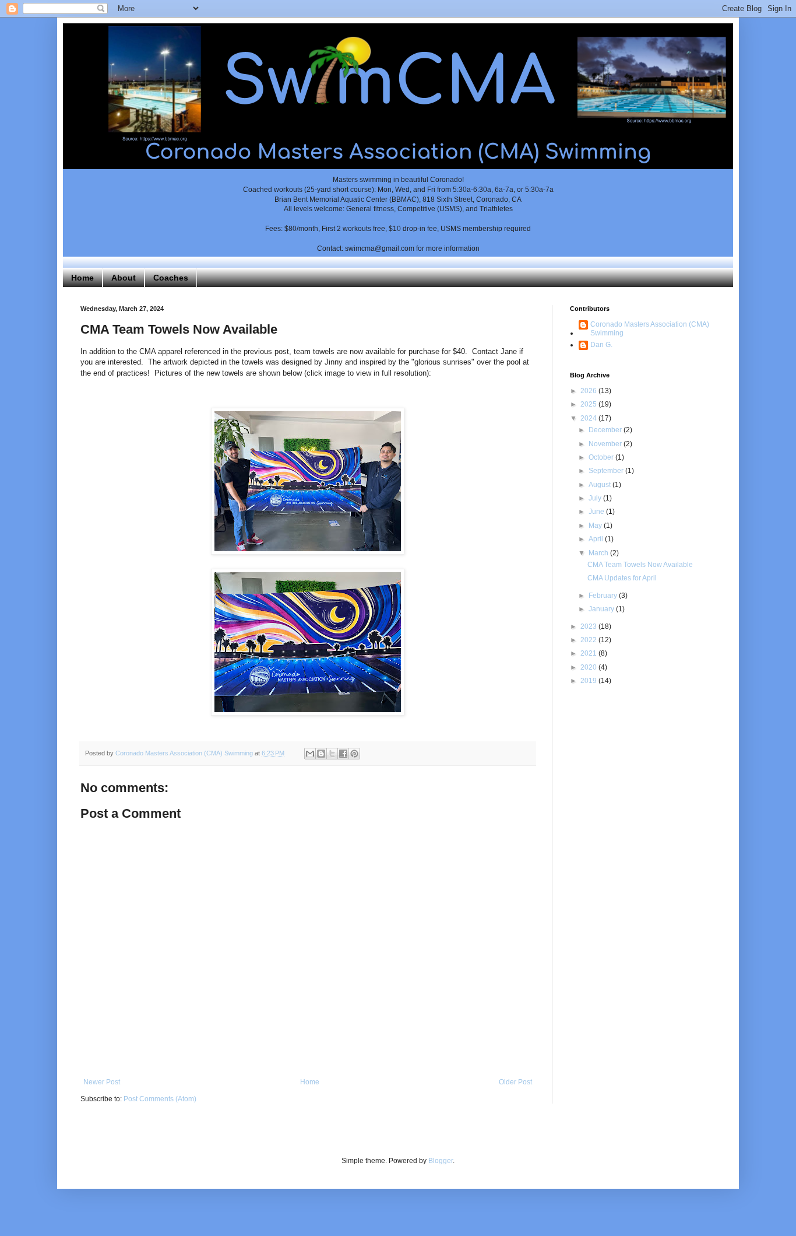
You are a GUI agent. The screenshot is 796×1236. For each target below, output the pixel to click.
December (606, 430)
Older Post (515, 1082)
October (602, 457)
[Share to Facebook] (343, 753)
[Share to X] (332, 753)
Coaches (170, 277)
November (606, 444)
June (597, 511)
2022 (589, 640)
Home (82, 277)
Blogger (440, 1161)
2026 (589, 391)
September (607, 471)
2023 (589, 626)
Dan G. (601, 345)
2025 (589, 404)
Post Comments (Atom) (160, 1099)
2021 (589, 653)
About (123, 277)
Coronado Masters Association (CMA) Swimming (649, 328)
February (604, 595)
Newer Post (101, 1082)
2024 (589, 418)
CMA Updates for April (622, 578)
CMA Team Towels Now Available (640, 565)
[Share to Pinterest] (354, 753)
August (600, 485)
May (596, 525)
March (599, 553)
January (602, 609)
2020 (589, 667)
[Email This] (310, 753)
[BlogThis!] (321, 753)
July (596, 498)
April (597, 539)
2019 (589, 681)
